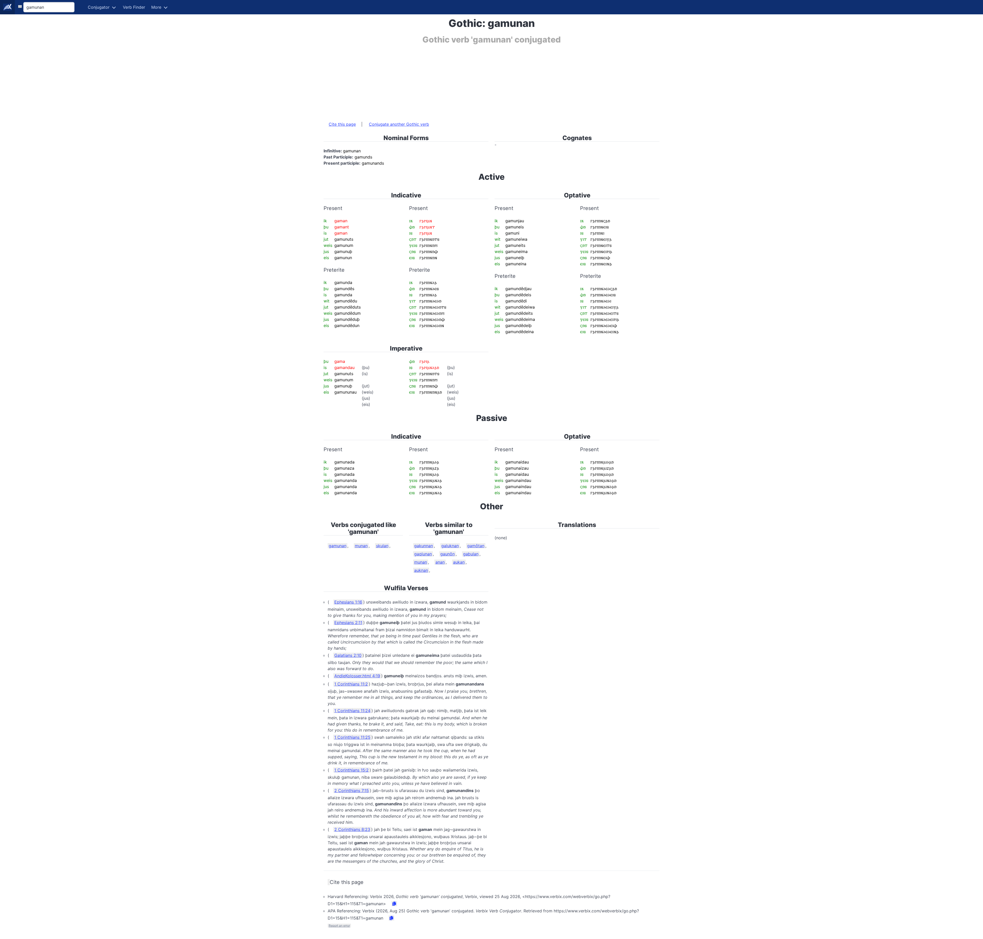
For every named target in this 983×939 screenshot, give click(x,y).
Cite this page (342, 124)
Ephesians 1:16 (348, 602)
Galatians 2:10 (347, 655)
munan (361, 545)
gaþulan (470, 553)
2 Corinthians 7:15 (351, 790)
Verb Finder (134, 7)
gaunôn (447, 553)
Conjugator (99, 7)
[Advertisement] (477, 80)
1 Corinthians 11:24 (352, 710)
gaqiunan (423, 553)
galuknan (450, 545)
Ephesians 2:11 (348, 622)
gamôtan (475, 545)
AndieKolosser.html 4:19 (357, 675)
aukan (459, 562)
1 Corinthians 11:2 (351, 684)
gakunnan (423, 545)
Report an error (339, 925)
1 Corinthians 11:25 (352, 737)
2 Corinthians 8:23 (352, 829)
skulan (382, 545)
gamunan (337, 545)
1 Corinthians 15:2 (351, 770)
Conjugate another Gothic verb (399, 124)
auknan (421, 570)
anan (440, 562)
